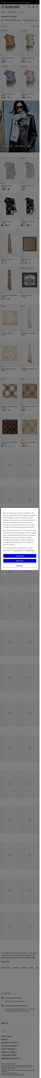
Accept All (19, 556)
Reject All (19, 561)
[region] (20, 539)
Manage (20, 565)
